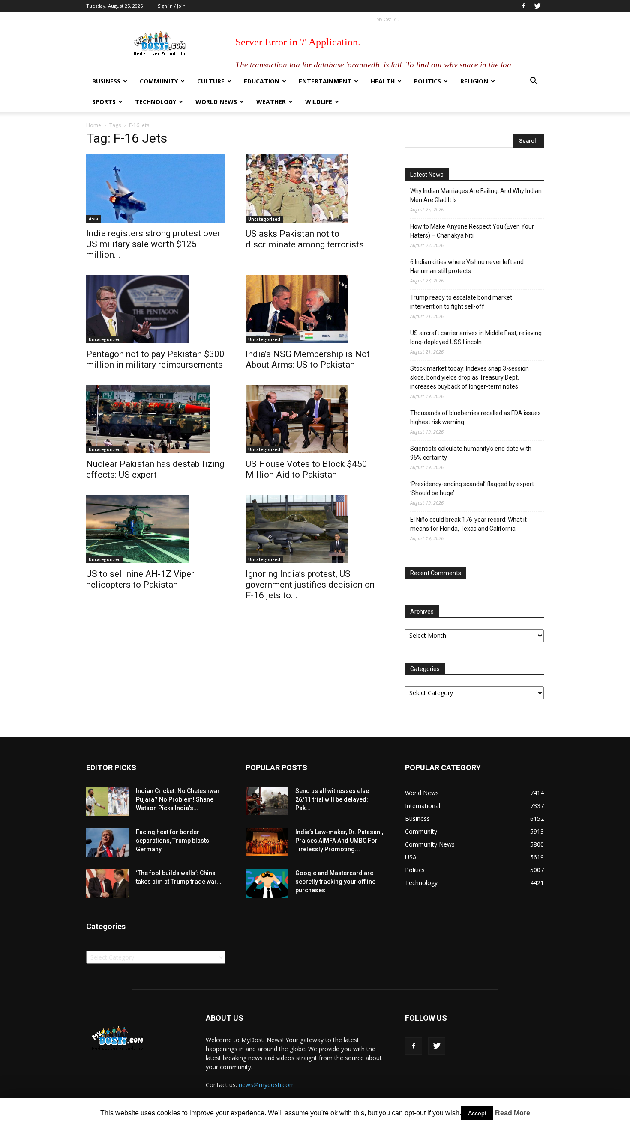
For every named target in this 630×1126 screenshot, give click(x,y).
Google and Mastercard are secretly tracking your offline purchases (335, 882)
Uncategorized (264, 219)
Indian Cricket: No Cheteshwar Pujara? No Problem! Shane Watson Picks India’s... (178, 799)
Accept (477, 1113)
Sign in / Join (172, 6)
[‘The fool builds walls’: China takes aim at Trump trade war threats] (107, 883)
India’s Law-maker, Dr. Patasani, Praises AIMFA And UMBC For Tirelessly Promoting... (339, 841)
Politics (427, 81)
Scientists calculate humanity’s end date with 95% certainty (470, 453)
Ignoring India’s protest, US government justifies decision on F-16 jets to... (310, 584)
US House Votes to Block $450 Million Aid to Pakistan (306, 469)
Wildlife (318, 102)
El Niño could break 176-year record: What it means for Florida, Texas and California (468, 524)
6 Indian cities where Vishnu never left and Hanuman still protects (467, 266)
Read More (512, 1113)
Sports (104, 102)
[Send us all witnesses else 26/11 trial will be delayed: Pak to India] (267, 801)
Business (106, 81)
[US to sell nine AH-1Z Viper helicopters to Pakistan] (155, 529)
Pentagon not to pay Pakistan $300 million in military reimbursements (155, 359)
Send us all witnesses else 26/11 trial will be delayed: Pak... (332, 799)
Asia (93, 219)
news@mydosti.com (267, 1085)
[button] (533, 82)
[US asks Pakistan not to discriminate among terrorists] (315, 188)
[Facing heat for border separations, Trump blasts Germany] (107, 842)
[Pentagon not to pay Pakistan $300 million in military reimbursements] (155, 309)
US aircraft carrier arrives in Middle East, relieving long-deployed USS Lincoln (476, 337)
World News (216, 102)
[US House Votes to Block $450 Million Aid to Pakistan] (315, 419)
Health (383, 81)
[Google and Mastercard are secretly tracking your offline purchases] (267, 883)
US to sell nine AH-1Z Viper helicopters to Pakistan (140, 579)
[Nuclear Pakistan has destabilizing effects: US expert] (155, 419)
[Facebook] (523, 6)
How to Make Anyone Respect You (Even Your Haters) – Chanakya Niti (472, 231)
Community (159, 81)
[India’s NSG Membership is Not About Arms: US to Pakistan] (315, 309)
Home (93, 125)
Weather (271, 102)
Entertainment (325, 81)
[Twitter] (537, 6)
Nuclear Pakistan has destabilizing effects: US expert (155, 469)
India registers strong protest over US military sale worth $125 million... (153, 244)
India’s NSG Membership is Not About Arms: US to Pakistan (308, 359)
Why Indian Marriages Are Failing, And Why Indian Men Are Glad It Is (476, 195)
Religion (474, 81)
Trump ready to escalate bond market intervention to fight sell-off (461, 302)
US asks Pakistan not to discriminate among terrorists (305, 239)
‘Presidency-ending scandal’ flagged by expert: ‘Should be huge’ (472, 488)
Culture (211, 81)
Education (261, 81)
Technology (155, 102)
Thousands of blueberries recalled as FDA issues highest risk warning (475, 417)
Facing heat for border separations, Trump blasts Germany (172, 841)
